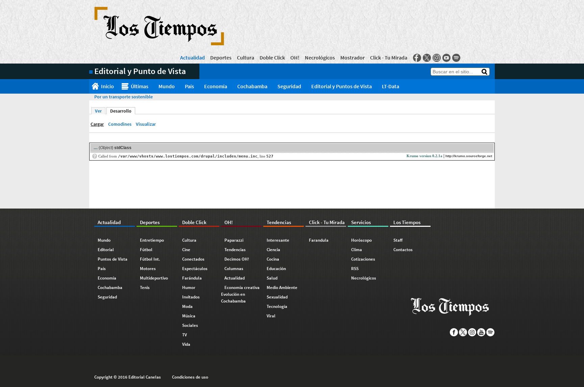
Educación (276, 268)
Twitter (427, 58)
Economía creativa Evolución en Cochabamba (240, 294)
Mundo (167, 86)
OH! (294, 57)
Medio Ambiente (282, 287)
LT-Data (390, 86)
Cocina (273, 259)
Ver (98, 111)
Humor (188, 287)
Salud (272, 278)
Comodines (119, 124)
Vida (186, 344)
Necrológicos (320, 57)
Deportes (221, 57)
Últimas (139, 86)
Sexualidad (277, 297)
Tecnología (277, 306)
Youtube (446, 58)
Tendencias (235, 249)
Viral (271, 316)
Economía (215, 86)
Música (188, 316)
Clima (356, 249)
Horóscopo (361, 240)
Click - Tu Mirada (388, 57)
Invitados (191, 297)
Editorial (106, 249)
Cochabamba (252, 86)
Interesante (278, 240)
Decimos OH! (236, 259)
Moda (187, 306)
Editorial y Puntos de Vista (341, 86)
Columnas (233, 268)
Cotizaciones (363, 259)
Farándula (192, 278)
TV (184, 335)
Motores (148, 268)
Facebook (417, 58)
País (189, 86)
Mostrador (352, 57)
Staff (398, 240)
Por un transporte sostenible (123, 97)
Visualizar (146, 124)
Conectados (193, 259)
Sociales (190, 325)
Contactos (403, 249)
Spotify (456, 58)
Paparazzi (233, 240)
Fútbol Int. (150, 259)
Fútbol (146, 249)
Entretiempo (152, 240)
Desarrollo (122, 111)
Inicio (107, 86)
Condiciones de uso (190, 377)
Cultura (245, 57)
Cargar (97, 124)
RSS (355, 268)
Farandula (318, 240)
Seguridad (289, 86)
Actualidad (192, 57)
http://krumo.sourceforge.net (468, 156)
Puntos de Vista (112, 259)
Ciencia (273, 249)
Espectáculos (195, 268)
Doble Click (272, 57)
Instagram (437, 58)
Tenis (145, 287)
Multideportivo (154, 278)
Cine (186, 249)
